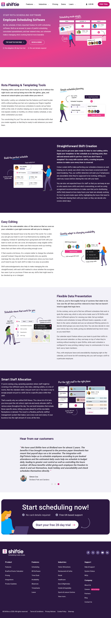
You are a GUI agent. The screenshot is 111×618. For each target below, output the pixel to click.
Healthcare (62, 579)
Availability (35, 579)
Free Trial (104, 4)
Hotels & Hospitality (64, 588)
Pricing (55, 4)
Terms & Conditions (36, 611)
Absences (35, 584)
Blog (86, 598)
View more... (62, 596)
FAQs (86, 575)
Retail (60, 575)
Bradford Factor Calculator (14, 571)
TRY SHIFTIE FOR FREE (14, 42)
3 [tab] (59, 484)
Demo (63, 4)
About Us (88, 585)
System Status (90, 571)
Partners (88, 593)
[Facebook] (88, 553)
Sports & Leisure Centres (66, 592)
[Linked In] (107, 553)
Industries (43, 4)
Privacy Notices (50, 611)
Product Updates (11, 584)
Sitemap (71, 611)
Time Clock (35, 575)
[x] (93, 553)
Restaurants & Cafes (65, 571)
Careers (92, 589)
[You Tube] (102, 553)
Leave (34, 592)
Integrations (9, 579)
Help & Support (90, 567)
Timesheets (36, 588)
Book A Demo (37, 42)
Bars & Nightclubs (64, 584)
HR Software (36, 571)
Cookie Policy (61, 611)
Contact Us (88, 602)
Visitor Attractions (64, 567)
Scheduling (35, 567)
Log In (90, 4)
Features (29, 4)
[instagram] (98, 553)
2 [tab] (55, 484)
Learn (71, 4)
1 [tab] (52, 484)
